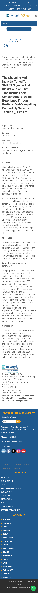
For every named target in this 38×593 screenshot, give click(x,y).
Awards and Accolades (12, 6)
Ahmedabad (8, 538)
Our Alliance (7, 496)
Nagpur (6, 530)
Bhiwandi (7, 523)
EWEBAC (8, 587)
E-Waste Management (10, 510)
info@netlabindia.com (14, 442)
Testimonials (7, 506)
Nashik (6, 559)
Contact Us (6, 492)
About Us (15, 2)
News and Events (30, 6)
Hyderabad (8, 541)
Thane (6, 552)
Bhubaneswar (9, 548)
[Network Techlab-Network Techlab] (19, 16)
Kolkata (7, 577)
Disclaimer (7, 468)
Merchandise (21, 9)
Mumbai (6, 520)
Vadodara (7, 567)
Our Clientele (27, 2)
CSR (29, 9)
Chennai (6, 574)
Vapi (5, 563)
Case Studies (6, 499)
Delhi (5, 545)
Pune (5, 527)
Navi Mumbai (8, 556)
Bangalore (8, 570)
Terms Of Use (9, 465)
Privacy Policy (22, 465)
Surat (6, 534)
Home (8, 2)
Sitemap (17, 468)
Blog (3, 503)
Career (11, 9)
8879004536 (12, 437)
